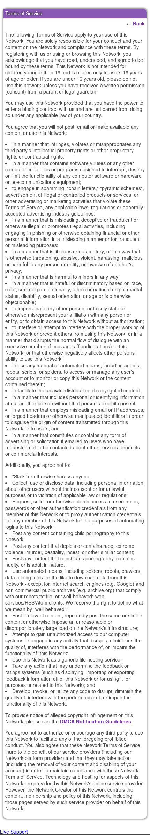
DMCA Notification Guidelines (95, 721)
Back (139, 23)
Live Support (14, 831)
